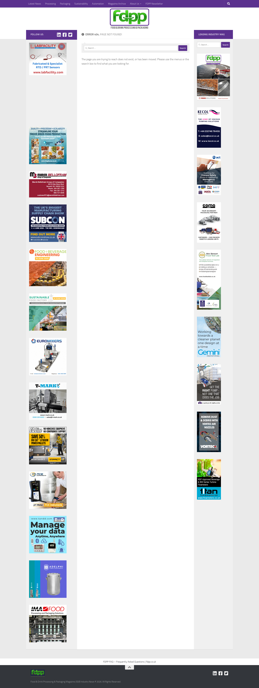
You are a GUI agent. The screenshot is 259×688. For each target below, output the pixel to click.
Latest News (34, 3)
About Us (134, 3)
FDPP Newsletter (154, 3)
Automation (98, 3)
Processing (50, 3)
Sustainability (81, 3)
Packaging (65, 3)
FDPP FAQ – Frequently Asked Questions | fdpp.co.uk (129, 661)
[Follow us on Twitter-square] (70, 35)
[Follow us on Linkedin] (59, 35)
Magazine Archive (117, 3)
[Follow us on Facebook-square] (64, 35)
